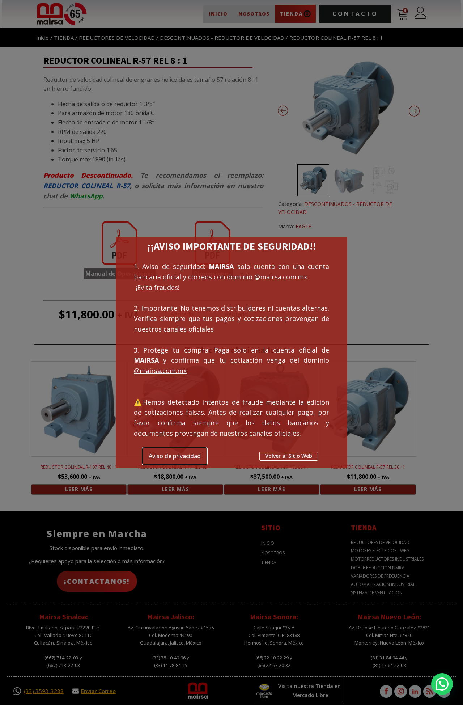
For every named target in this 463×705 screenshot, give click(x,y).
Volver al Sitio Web (288, 455)
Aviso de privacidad (175, 456)
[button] (442, 684)
